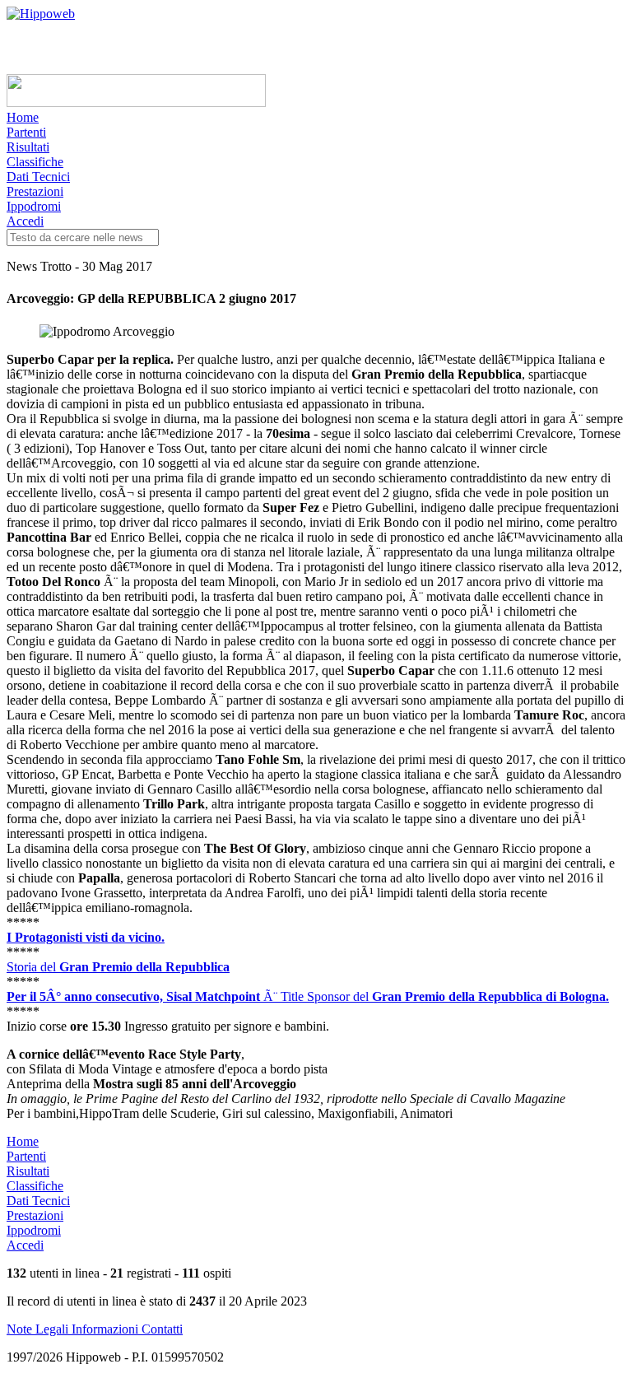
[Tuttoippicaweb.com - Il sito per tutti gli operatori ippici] (136, 102)
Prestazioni (35, 191)
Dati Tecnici (38, 177)
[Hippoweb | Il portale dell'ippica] (41, 14)
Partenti (26, 132)
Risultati (28, 147)
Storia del (118, 967)
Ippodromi (34, 206)
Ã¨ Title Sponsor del (308, 996)
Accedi (25, 221)
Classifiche (35, 162)
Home (23, 117)
